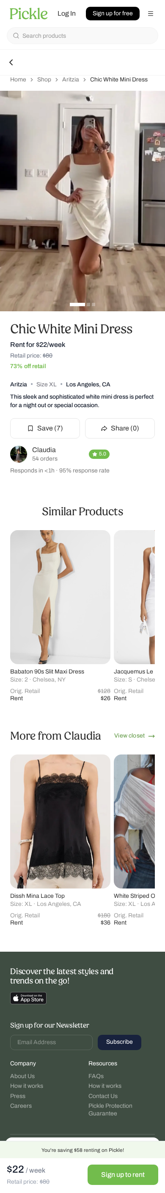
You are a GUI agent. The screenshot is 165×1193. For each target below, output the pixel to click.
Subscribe (119, 1042)
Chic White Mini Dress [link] (119, 79)
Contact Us (103, 1096)
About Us (22, 1076)
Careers (21, 1106)
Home (18, 79)
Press (17, 1096)
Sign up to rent (123, 1174)
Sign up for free (113, 13)
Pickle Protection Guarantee (110, 1110)
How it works (26, 1086)
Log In (67, 13)
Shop (44, 79)
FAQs (96, 1076)
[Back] (11, 62)
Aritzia (70, 79)
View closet (129, 735)
